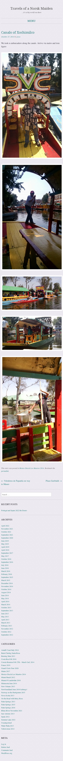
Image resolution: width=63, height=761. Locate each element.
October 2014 (6, 589)
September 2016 (7, 562)
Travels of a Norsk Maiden (31, 8)
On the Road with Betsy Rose (12, 698)
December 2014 (7, 583)
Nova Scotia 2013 (7, 695)
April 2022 (5, 525)
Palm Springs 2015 (8, 704)
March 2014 (5, 604)
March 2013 (5, 622)
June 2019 (5, 541)
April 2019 (5, 547)
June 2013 (5, 613)
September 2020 (7, 538)
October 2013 (6, 607)
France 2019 (5, 665)
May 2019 (5, 544)
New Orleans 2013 (8, 686)
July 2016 (4, 565)
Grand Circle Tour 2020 (10, 668)
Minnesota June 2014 (9, 683)
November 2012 (7, 628)
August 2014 (6, 592)
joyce (18, 36)
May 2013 (5, 616)
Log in (3, 744)
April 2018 (5, 550)
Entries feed (5, 747)
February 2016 (6, 574)
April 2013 (5, 619)
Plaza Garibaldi (54, 480)
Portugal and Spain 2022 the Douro (14, 510)
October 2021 (6, 532)
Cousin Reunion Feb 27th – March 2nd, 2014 (17, 662)
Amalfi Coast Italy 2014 (10, 650)
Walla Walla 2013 (7, 726)
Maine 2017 (5, 671)
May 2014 (5, 598)
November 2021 (7, 528)
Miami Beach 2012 (8, 677)
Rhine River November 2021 (11, 710)
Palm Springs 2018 (8, 707)
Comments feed (7, 750)
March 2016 (5, 571)
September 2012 (7, 634)
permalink (5, 471)
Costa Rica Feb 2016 (8, 659)
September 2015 (7, 577)
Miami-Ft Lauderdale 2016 (11, 680)
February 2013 (6, 625)
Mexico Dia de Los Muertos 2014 (31, 468)
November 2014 (7, 586)
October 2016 (6, 559)
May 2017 (5, 556)
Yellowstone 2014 (7, 729)
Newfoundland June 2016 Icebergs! (14, 689)
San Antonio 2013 (8, 713)
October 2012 (6, 631)
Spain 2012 (5, 716)
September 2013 (7, 610)
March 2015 (5, 580)
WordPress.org (6, 753)
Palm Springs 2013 (8, 701)
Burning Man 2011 (8, 656)
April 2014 (5, 601)
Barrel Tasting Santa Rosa (10, 653)
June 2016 (5, 568)
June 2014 (5, 595)
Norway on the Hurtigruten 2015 (13, 692)
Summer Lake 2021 (8, 719)
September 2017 (7, 553)
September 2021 (7, 535)
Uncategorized (6, 722)
